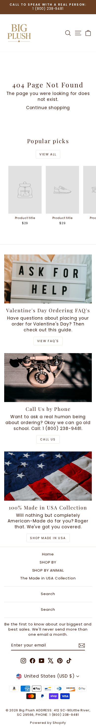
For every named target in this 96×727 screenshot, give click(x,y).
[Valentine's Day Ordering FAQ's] (48, 278)
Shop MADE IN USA (48, 538)
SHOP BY (48, 562)
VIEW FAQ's (48, 341)
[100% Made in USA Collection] (48, 475)
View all (47, 154)
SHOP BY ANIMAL (48, 570)
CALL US (48, 439)
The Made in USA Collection (48, 578)
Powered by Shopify (48, 722)
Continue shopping (48, 108)
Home (48, 554)
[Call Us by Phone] (48, 377)
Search (48, 593)
